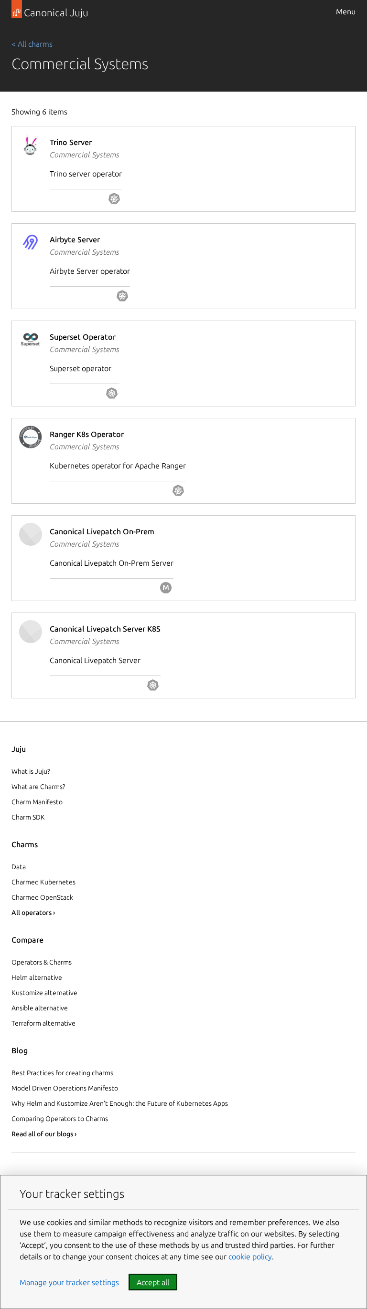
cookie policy (250, 1256)
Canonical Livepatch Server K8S (105, 628)
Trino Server (71, 142)
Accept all (153, 1282)
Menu (346, 11)
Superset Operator (83, 336)
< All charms (32, 44)
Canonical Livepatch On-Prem (102, 531)
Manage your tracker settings (69, 1282)
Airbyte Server (75, 239)
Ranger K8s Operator (87, 434)
